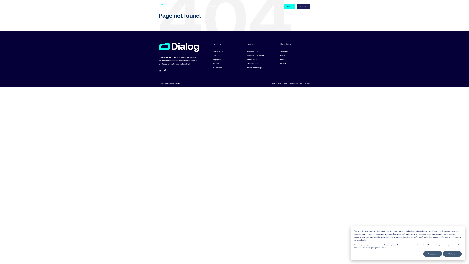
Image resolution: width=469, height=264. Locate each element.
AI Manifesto (217, 68)
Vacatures (284, 51)
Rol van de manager (254, 68)
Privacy (283, 59)
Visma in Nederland (290, 83)
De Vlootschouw (253, 51)
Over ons (214, 6)
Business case (252, 63)
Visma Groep (276, 83)
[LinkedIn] (160, 70)
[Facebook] (165, 70)
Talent (215, 55)
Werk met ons (304, 83)
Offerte (283, 63)
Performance (218, 51)
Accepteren (432, 254)
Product (184, 6)
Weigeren (452, 254)
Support (216, 63)
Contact (283, 55)
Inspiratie (200, 6)
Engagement (218, 59)
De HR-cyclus (252, 59)
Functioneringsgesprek (255, 55)
